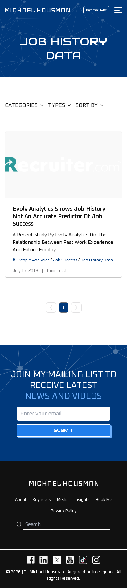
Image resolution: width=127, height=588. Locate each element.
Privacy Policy (63, 511)
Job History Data (97, 260)
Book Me (104, 500)
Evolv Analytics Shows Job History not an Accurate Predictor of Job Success (59, 216)
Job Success (65, 260)
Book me (96, 10)
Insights (82, 500)
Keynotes (42, 500)
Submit (63, 430)
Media (62, 500)
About (21, 500)
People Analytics (34, 260)
